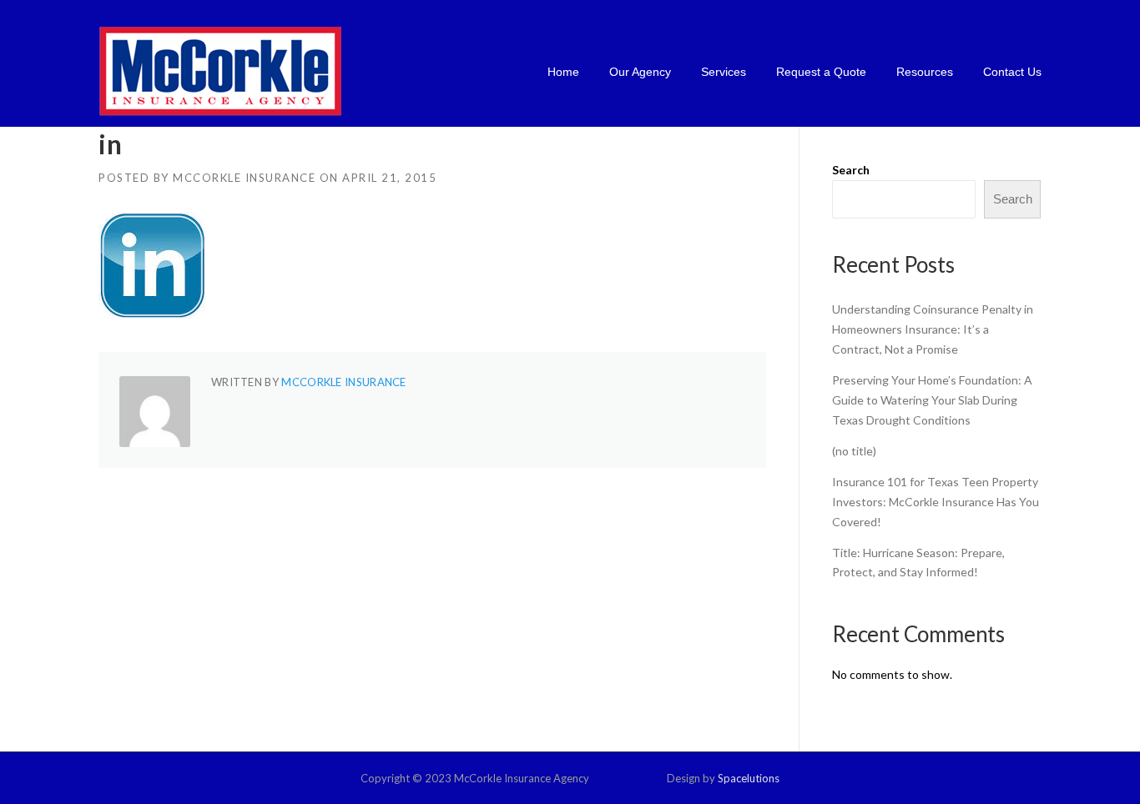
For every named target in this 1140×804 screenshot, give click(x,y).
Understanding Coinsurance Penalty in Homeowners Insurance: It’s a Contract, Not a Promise (932, 329)
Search (851, 170)
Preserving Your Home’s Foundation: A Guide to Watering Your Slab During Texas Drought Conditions (932, 400)
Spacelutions (748, 778)
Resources (924, 71)
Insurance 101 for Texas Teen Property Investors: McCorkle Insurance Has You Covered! (935, 502)
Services (723, 71)
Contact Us (1012, 71)
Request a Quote (821, 71)
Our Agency (640, 71)
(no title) (854, 451)
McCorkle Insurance (244, 177)
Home (563, 71)
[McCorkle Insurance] (220, 70)
